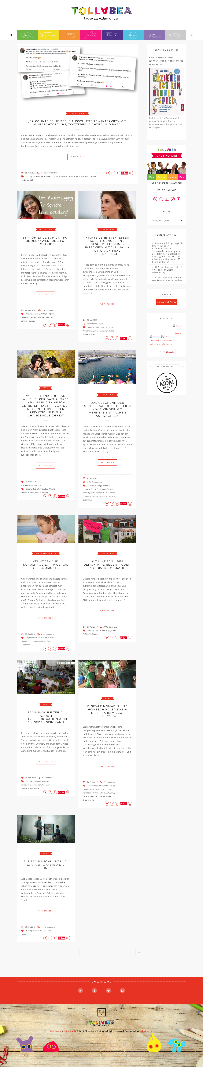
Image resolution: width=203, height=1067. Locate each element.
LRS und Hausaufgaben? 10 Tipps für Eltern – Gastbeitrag (167, 270)
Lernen (99, 492)
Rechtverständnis (83, 176)
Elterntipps (48, 35)
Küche (111, 331)
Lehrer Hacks (39, 641)
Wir (154, 35)
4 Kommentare (48, 777)
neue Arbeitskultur (91, 796)
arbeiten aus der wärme (97, 785)
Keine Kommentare (49, 173)
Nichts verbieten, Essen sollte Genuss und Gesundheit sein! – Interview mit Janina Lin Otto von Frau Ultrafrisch (107, 246)
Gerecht (36, 176)
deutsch (86, 489)
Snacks (92, 334)
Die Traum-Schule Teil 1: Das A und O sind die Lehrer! (46, 865)
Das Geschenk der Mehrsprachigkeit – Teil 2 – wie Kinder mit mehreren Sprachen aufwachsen (107, 409)
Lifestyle (112, 35)
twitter (94, 176)
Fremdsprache (89, 492)
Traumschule (26, 644)
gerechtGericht (47, 176)
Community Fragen (45, 553)
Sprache (40, 317)
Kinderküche (88, 331)
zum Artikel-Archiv (166, 302)
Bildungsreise (88, 789)
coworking (99, 789)
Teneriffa (103, 496)
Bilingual (106, 485)
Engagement (111, 630)
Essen (97, 327)
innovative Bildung (47, 489)
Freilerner (96, 793)
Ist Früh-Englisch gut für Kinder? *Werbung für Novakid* (46, 241)
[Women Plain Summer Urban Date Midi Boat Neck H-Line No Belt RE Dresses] (178, 329)
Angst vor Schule (33, 637)
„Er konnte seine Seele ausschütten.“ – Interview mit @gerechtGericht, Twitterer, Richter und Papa (77, 123)
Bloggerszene (77, 113)
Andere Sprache (32, 314)
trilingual (111, 496)
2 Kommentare (47, 634)
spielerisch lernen (28, 317)
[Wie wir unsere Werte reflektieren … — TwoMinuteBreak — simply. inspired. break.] (155, 340)
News (27, 35)
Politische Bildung (90, 634)
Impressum (56, 1031)
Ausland (90, 485)
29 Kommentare (110, 627)
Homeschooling (107, 793)
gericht (57, 176)
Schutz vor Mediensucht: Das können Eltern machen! (167, 279)
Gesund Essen (106, 327)
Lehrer (24, 492)
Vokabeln (31, 321)
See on (163, 351)
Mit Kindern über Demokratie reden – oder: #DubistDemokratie (107, 565)
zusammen (87, 500)
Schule (45, 492)
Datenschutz (176, 35)
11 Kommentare (48, 927)
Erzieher (45, 781)
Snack (85, 334)
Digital (35, 489)
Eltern (93, 489)
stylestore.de (145, 1031)
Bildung (29, 176)
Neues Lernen (109, 492)
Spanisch (87, 496)
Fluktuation (25, 785)
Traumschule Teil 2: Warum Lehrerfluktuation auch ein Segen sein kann (46, 717)
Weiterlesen (77, 157)
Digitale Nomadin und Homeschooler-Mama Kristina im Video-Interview (107, 711)
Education (37, 781)
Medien (31, 492)
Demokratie (100, 630)
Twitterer (25, 180)
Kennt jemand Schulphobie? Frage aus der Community (45, 565)
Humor (133, 35)
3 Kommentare (48, 310)
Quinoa (38, 492)
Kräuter (104, 331)
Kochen (91, 35)
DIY (70, 35)
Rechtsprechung (68, 176)
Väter (32, 180)
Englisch (51, 314)
